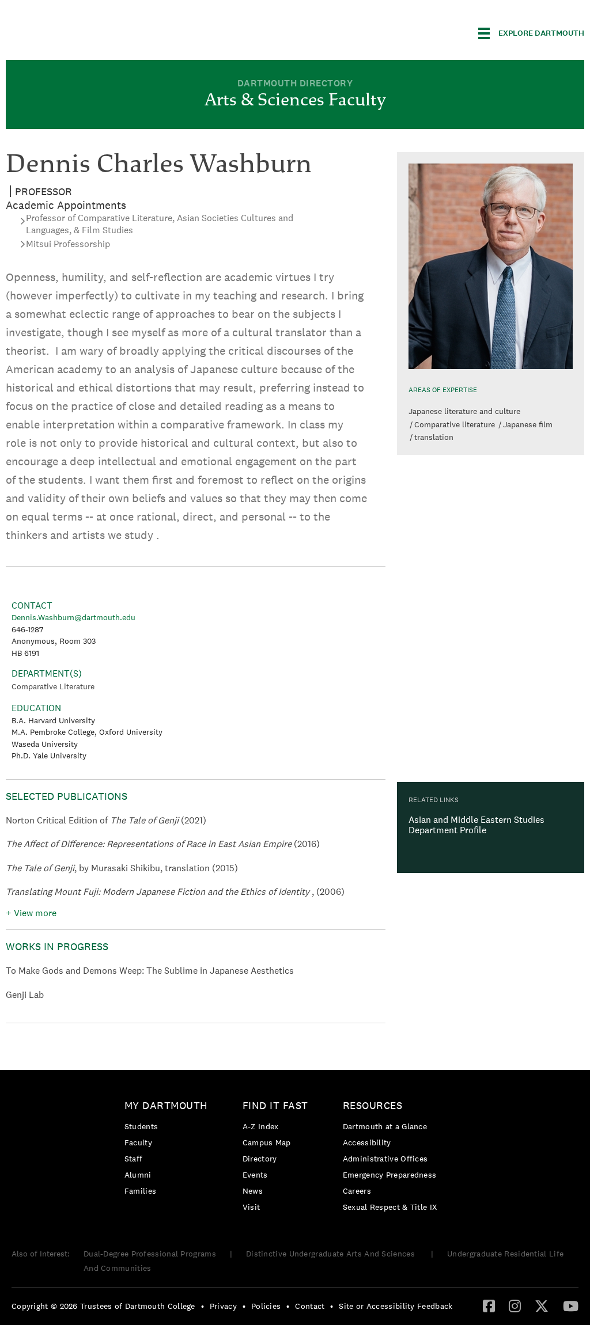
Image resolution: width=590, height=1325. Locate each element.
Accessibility (367, 1142)
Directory (260, 1158)
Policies (266, 1306)
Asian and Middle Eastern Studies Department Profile (476, 825)
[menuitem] (169, 1150)
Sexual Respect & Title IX (390, 1207)
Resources (373, 1105)
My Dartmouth (166, 1105)
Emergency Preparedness (390, 1175)
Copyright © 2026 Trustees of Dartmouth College (103, 1306)
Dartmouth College (97, 31)
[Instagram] (515, 1305)
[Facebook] (489, 1305)
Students (141, 1126)
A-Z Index (261, 1126)
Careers (357, 1191)
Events (255, 1175)
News (253, 1191)
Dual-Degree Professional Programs (150, 1253)
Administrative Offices (385, 1158)
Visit (251, 1207)
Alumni (138, 1175)
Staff (133, 1158)
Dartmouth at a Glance (385, 1126)
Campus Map (267, 1142)
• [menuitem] (202, 1306)
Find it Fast (275, 1105)
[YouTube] (570, 1305)
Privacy (223, 1306)
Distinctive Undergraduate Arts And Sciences (331, 1253)
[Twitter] (542, 1305)
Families (140, 1191)
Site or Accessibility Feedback (395, 1306)
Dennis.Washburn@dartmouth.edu (73, 617)
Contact (309, 1306)
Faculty (138, 1142)
